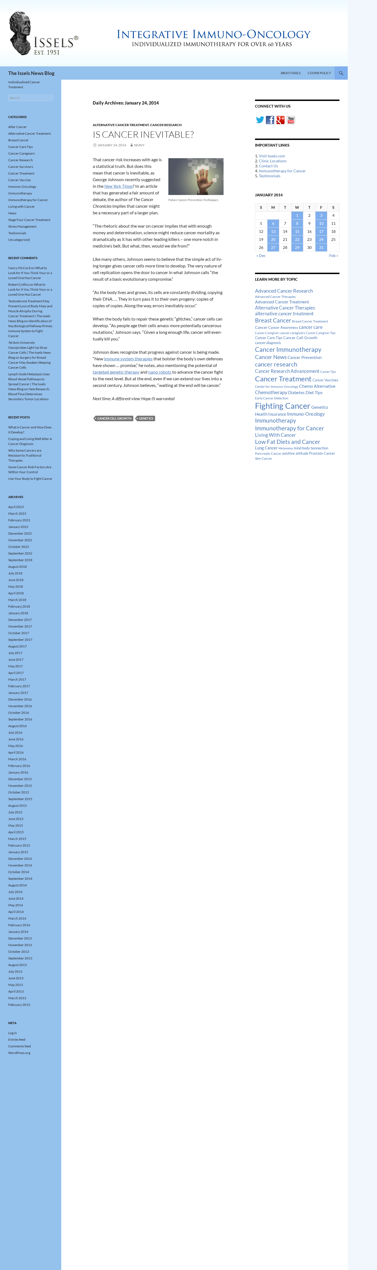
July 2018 (15, 573)
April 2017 (16, 673)
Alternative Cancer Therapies (285, 308)
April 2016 (16, 752)
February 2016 (19, 766)
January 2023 (18, 527)
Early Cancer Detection (271, 398)
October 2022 (18, 547)
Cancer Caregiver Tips (321, 333)
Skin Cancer (263, 458)
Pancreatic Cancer (268, 453)
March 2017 (17, 679)
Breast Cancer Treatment (310, 321)
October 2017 (18, 633)
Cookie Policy (319, 73)
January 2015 (18, 852)
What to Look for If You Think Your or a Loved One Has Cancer (30, 273)
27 (273, 247)
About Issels (291, 73)
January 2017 (18, 693)
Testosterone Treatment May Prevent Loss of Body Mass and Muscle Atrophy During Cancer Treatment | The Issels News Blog (30, 311)
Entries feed (16, 1039)
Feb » (333, 255)
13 (273, 231)
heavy (139, 145)
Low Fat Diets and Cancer (287, 441)
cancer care (311, 327)
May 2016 (15, 746)
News (12, 213)
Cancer (261, 327)
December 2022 (20, 533)
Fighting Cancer (282, 405)
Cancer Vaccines (325, 380)
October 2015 (18, 792)
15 (297, 231)
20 (273, 239)
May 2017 (15, 666)
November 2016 (20, 706)
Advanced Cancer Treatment (282, 301)
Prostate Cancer (322, 453)
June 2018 (15, 580)
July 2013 (15, 971)
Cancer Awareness (283, 328)
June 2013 (15, 978)
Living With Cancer (275, 435)
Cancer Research (166, 125)
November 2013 (20, 945)
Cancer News (271, 357)
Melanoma (285, 448)
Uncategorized (19, 240)
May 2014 (15, 905)
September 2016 (20, 719)
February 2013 (19, 1005)
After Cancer (17, 127)
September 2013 (20, 958)
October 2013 (18, 951)
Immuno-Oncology (306, 414)
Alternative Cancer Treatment (121, 125)
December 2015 (20, 779)
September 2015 (20, 799)
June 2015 (15, 819)
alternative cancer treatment (284, 313)
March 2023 (17, 513)
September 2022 (20, 553)
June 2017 (15, 659)
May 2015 (15, 825)
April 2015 (16, 832)
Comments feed (19, 1046)
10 (321, 223)
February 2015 (19, 845)
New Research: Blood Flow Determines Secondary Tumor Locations (29, 394)
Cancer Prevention (305, 357)
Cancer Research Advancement (287, 371)
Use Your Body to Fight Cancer (30, 479)
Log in (12, 1033)
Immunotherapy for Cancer (282, 170)
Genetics (146, 418)
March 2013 (17, 998)
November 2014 (20, 865)
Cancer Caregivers (21, 153)
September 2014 (20, 878)
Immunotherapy (275, 420)
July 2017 (15, 653)
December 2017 (20, 620)
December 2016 (20, 699)
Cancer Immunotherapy (288, 349)
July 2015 (15, 812)
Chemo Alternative (317, 386)
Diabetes (296, 392)
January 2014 (18, 932)
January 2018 (18, 613)
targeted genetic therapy (116, 371)
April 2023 (16, 507)
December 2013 (20, 938)
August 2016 (17, 726)
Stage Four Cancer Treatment (29, 220)
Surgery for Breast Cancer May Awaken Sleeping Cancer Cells (29, 362)
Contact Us (268, 165)
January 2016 (18, 772)
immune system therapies (128, 358)
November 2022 (20, 540)
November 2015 (20, 786)
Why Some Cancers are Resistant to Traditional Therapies (24, 455)
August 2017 (17, 646)
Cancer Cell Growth (114, 418)
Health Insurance (270, 414)
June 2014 (15, 898)
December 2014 (20, 859)
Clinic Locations (272, 160)
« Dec (261, 255)
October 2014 (18, 872)
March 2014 (17, 918)
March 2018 (17, 600)
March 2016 (17, 759)
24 (321, 239)
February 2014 (19, 925)
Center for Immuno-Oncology (276, 386)
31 (321, 247)
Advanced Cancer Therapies (275, 296)
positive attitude (295, 453)
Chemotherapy (271, 392)
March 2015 (17, 839)
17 (321, 231)
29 (297, 247)
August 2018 (17, 566)
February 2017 (19, 686)
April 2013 (16, 991)
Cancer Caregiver (267, 333)
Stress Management (22, 226)
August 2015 (17, 805)
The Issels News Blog (31, 73)
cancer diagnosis (268, 343)
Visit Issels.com (272, 155)
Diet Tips (314, 392)
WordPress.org (19, 1053)
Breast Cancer (273, 320)
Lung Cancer (266, 448)
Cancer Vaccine (19, 180)
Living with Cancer (21, 206)
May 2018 (15, 586)
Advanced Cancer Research (284, 291)
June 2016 (15, 739)
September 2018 (20, 560)
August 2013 (17, 965)
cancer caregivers (292, 333)
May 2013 (15, 985)
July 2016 (15, 732)
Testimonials (269, 175)
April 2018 (16, 593)
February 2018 (19, 606)
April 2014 (16, 912)
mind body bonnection (311, 448)
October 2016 (18, 713)
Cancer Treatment (283, 378)
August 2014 (17, 885)
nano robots (159, 371)
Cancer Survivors (20, 167)
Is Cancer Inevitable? (143, 134)
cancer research (276, 364)
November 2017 (20, 626)
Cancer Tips (328, 371)
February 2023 (19, 520)
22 (297, 239)
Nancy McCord (19, 268)
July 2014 (15, 892)
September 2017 (20, 639)
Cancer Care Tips (268, 337)
